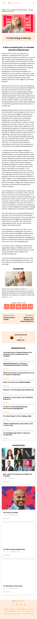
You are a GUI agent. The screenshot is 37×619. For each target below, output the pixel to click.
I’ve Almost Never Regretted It (14, 549)
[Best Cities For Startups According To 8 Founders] (18, 459)
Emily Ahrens (6, 551)
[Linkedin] (18, 306)
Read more (6, 359)
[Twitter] (12, 306)
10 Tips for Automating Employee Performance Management (15, 407)
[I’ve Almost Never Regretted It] (18, 534)
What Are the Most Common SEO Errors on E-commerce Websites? (18, 374)
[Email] (30, 306)
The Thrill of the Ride (10, 513)
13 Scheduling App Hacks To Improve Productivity (16, 434)
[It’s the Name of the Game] (18, 571)
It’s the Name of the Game (12, 586)
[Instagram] (16, 604)
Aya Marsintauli (20, 335)
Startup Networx (27, 614)
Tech (8, 10)
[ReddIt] (24, 306)
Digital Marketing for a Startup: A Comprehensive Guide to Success (15, 364)
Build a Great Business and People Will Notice (26, 319)
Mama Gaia (30, 289)
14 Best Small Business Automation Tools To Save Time (18, 424)
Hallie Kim (20, 340)
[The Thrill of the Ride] (18, 498)
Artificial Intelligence (19, 10)
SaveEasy (17, 614)
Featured (5, 478)
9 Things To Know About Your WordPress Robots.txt (18, 398)
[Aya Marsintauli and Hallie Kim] (12, 337)
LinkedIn (10, 297)
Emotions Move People (9, 318)
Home (3, 10)
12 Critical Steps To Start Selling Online (17, 416)
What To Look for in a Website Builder (17, 382)
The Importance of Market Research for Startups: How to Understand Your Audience (17, 354)
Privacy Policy (9, 614)
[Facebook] (6, 306)
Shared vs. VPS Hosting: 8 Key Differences (18, 390)
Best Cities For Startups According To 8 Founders (17, 475)
